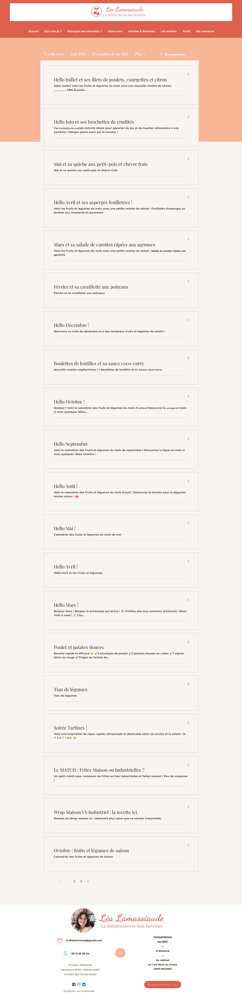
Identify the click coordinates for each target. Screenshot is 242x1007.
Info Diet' (77, 53)
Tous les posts (54, 53)
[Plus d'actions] (189, 74)
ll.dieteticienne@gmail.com (84, 940)
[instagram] (79, 984)
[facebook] (74, 984)
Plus (138, 53)
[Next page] (88, 881)
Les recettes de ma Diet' (110, 53)
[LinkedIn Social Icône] (83, 984)
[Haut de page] (120, 953)
